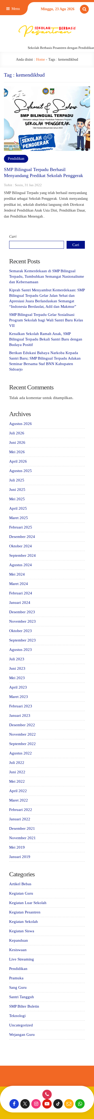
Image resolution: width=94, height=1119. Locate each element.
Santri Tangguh (21, 997)
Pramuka (16, 978)
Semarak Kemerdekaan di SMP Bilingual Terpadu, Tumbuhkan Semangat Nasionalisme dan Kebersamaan (46, 276)
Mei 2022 (17, 781)
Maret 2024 (18, 584)
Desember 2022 (22, 725)
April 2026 (18, 461)
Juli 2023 (16, 659)
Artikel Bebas (20, 884)
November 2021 (22, 838)
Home (40, 59)
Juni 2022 (17, 772)
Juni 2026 (17, 442)
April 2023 (18, 687)
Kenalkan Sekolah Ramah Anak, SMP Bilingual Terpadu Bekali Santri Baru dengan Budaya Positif (45, 339)
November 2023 (22, 621)
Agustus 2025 (20, 471)
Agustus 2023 (20, 649)
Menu (15, 9)
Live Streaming (21, 959)
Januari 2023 (19, 715)
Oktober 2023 (20, 631)
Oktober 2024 (20, 546)
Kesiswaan (18, 950)
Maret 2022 (18, 800)
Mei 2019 (17, 847)
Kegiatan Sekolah (23, 921)
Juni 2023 (17, 668)
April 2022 (18, 791)
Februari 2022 (20, 810)
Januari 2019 (19, 857)
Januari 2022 (19, 819)
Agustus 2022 (20, 753)
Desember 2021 (22, 828)
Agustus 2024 (20, 565)
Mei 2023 (17, 678)
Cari (12, 236)
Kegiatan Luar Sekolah (27, 903)
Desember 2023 (22, 612)
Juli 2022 (16, 762)
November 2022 (22, 734)
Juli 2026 (16, 433)
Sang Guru (18, 987)
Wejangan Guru (22, 1034)
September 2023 (22, 640)
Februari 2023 (20, 706)
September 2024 (22, 555)
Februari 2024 (20, 593)
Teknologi (17, 1016)
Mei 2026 (17, 452)
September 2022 (22, 744)
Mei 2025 (17, 499)
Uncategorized (21, 1025)
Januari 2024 (19, 602)
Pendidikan (16, 159)
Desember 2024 (22, 537)
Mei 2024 (17, 574)
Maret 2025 (18, 518)
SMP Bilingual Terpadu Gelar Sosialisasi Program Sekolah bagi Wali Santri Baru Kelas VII (46, 320)
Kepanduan (18, 940)
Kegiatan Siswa (21, 931)
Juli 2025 (16, 480)
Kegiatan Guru (21, 893)
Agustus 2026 (20, 424)
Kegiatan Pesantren (24, 912)
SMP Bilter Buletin (24, 1006)
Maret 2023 (18, 697)
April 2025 (18, 508)
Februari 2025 (20, 527)
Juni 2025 (17, 489)
